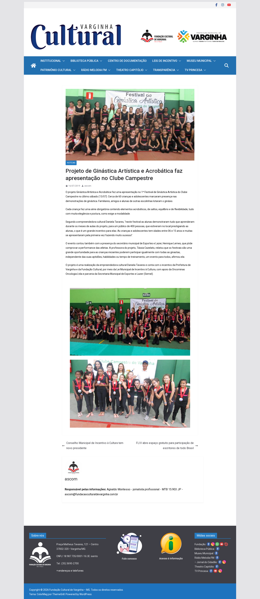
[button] (63, 61)
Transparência (164, 70)
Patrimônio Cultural (56, 70)
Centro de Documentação (127, 60)
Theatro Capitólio (129, 70)
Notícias (71, 163)
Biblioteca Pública (84, 60)
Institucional (51, 60)
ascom (87, 186)
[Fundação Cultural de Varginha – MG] (130, 19)
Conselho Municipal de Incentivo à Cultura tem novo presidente (94, 445)
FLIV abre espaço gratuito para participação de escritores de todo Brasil (165, 445)
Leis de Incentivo (164, 60)
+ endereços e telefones (69, 570)
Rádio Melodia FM (94, 70)
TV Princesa (193, 70)
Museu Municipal (199, 60)
